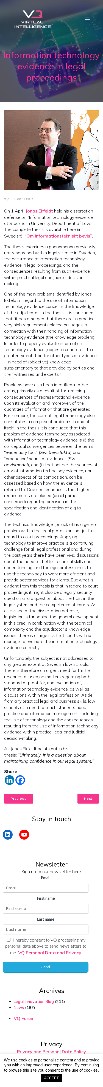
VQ (6, 199)
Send (45, 967)
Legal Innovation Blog (34, 1001)
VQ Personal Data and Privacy (49, 952)
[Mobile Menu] (87, 19)
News (19, 1007)
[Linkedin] (9, 780)
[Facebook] (20, 780)
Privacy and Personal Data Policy (51, 1051)
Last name (45, 920)
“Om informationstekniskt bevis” (58, 236)
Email (45, 878)
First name (46, 899)
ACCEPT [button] (51, 1078)
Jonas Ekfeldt (39, 211)
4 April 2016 (24, 199)
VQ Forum (24, 1018)
